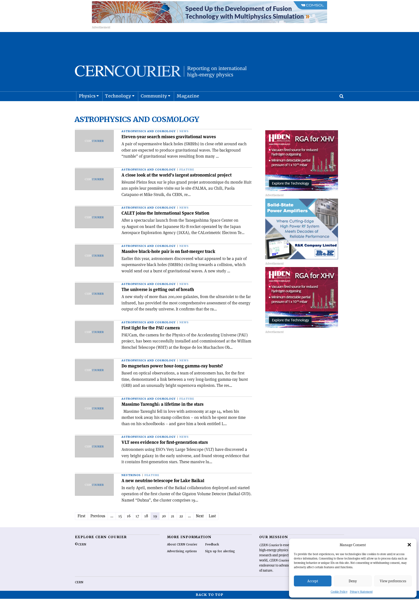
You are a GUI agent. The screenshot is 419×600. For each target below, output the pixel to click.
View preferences (393, 581)
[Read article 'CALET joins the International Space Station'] (94, 217)
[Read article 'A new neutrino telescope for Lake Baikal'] (94, 485)
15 (120, 516)
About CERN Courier (182, 544)
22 (181, 516)
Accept (312, 581)
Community (154, 96)
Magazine (188, 96)
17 (137, 516)
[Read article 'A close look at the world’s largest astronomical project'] (94, 179)
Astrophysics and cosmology (148, 131)
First (81, 516)
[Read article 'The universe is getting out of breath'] (94, 294)
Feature (186, 169)
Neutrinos (131, 475)
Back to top (209, 594)
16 (128, 516)
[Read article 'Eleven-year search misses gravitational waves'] (94, 141)
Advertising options (182, 551)
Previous (97, 516)
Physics (87, 96)
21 (172, 516)
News (184, 131)
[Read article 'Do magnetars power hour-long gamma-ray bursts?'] (94, 370)
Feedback (212, 544)
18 (146, 516)
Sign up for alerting (220, 551)
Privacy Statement (361, 591)
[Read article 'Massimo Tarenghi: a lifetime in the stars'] (94, 408)
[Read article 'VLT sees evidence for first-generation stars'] (94, 446)
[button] (409, 544)
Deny (353, 581)
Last (212, 516)
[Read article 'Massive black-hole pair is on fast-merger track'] (94, 256)
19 (155, 516)
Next (200, 516)
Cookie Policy (339, 591)
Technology (118, 96)
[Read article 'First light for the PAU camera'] (94, 332)
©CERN (80, 544)
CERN (79, 582)
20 (164, 516)
